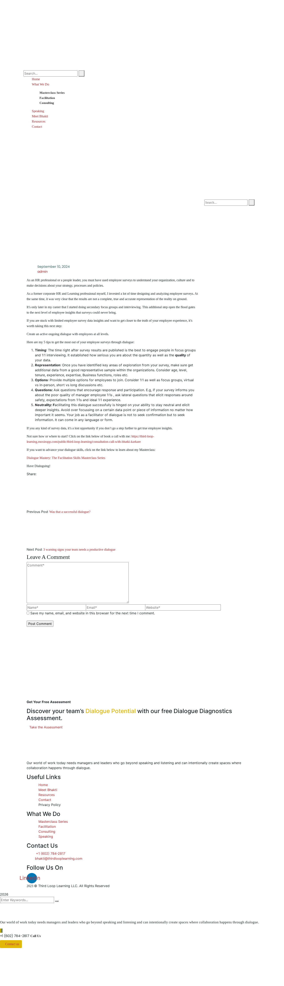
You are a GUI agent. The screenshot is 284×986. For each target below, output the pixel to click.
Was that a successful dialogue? (69, 512)
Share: (31, 474)
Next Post (34, 549)
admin (42, 271)
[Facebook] (38, 474)
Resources (38, 121)
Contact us (12, 944)
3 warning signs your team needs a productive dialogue (79, 549)
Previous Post (37, 512)
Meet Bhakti (40, 116)
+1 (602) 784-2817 (14, 936)
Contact (37, 126)
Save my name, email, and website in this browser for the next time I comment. (92, 613)
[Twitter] (42, 474)
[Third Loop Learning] (65, 9)
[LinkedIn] (45, 474)
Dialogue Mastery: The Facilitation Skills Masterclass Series (66, 458)
